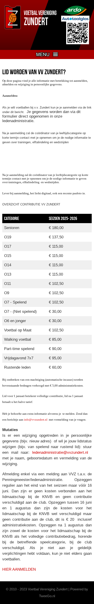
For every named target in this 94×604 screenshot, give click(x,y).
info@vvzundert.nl (35, 419)
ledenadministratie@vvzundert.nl (60, 452)
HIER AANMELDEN (19, 569)
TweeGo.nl (47, 596)
